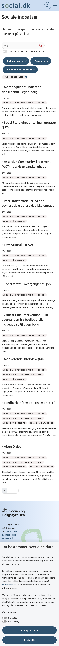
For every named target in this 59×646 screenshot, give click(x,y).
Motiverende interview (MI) (24, 359)
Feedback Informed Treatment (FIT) (30, 403)
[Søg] (41, 45)
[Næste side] (16, 491)
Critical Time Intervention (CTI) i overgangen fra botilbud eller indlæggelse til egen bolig (26, 319)
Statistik (12, 617)
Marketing (13, 621)
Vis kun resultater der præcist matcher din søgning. (27, 51)
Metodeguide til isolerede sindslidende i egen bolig (21, 89)
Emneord (40, 61)
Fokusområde (15, 61)
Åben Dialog (13, 446)
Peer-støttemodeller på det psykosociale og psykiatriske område (28, 203)
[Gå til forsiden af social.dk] (15, 6)
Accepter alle (29, 630)
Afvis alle (29, 640)
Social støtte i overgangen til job (27, 284)
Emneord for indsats (19, 69)
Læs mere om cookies (35, 605)
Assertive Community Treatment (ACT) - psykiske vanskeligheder (26, 164)
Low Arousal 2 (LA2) (18, 245)
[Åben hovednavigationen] (56, 6)
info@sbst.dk (9, 534)
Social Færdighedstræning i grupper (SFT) (29, 125)
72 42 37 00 (11, 531)
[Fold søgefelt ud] (47, 5)
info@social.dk (9, 584)
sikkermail (7, 538)
